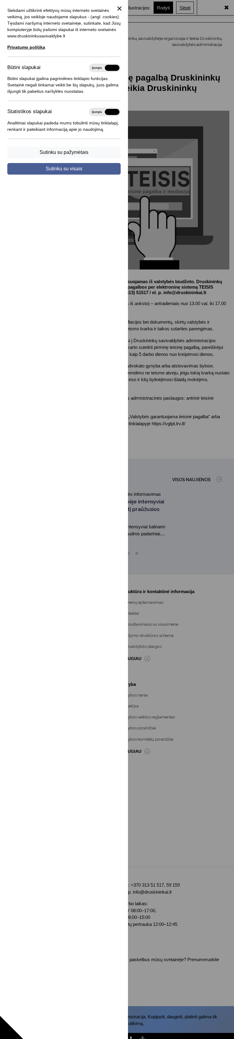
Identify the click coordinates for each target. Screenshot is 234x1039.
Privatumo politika (26, 47)
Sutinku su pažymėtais (64, 152)
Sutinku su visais (64, 168)
